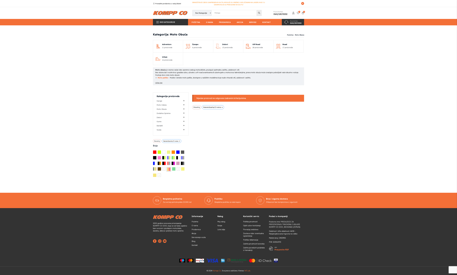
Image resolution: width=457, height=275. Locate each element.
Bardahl (160, 126)
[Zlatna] (183, 169)
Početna (196, 22)
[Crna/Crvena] (164, 163)
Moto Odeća (161, 105)
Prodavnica (225, 22)
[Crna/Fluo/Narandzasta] (154, 169)
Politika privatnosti (250, 222)
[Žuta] (168, 152)
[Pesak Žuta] (154, 175)
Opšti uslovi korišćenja (252, 226)
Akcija (240, 22)
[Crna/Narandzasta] (159, 163)
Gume (159, 121)
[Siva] (182, 152)
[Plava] (178, 152)
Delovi (159, 117)
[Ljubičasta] (178, 163)
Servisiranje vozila (199, 237)
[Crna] (154, 158)
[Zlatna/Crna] (178, 168)
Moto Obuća (161, 109)
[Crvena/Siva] (168, 163)
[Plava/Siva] (182, 158)
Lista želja (221, 229)
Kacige (159, 101)
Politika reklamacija (250, 240)
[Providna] (159, 175)
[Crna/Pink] (173, 163)
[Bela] (164, 152)
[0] (164, 168)
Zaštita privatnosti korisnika (253, 244)
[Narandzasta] (173, 152)
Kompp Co (217, 271)
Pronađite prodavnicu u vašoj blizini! (168, 4)
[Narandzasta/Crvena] (169, 169)
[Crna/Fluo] (164, 158)
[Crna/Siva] (182, 163)
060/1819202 (280, 14)
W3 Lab (247, 271)
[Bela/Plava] (154, 163)
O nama (209, 22)
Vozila (159, 130)
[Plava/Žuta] (168, 158)
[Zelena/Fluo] (173, 158)
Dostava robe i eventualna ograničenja (253, 234)
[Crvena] (154, 152)
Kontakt (266, 22)
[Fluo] (159, 152)
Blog (193, 241)
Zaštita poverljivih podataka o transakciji (254, 249)
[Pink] (159, 158)
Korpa (219, 226)
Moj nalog (221, 222)
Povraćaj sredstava (250, 229)
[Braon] (159, 169)
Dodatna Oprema (163, 113)
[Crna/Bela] (178, 158)
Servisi (252, 22)
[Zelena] (174, 169)
